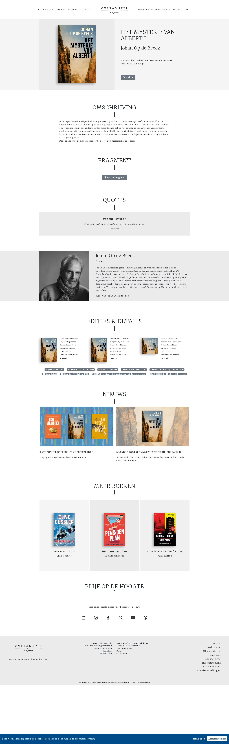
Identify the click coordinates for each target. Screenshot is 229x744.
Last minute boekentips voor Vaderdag (66, 452)
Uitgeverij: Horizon (54, 369)
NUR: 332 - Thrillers (107, 369)
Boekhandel (214, 647)
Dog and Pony (145, 682)
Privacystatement (211, 662)
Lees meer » (79, 457)
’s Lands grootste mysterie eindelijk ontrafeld (148, 452)
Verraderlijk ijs (64, 551)
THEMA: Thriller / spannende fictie (167, 369)
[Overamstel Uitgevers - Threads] (145, 617)
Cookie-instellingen (209, 670)
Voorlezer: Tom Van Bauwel (81, 369)
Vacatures (215, 655)
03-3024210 (121, 653)
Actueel (84, 9)
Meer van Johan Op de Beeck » (112, 296)
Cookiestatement (211, 666)
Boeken (61, 9)
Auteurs (72, 9)
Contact (177, 9)
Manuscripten (213, 659)
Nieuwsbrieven (212, 651)
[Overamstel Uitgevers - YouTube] (133, 617)
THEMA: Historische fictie (133, 369)
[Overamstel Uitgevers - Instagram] (96, 617)
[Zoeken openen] (187, 9)
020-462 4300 (106, 653)
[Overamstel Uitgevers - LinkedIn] (83, 617)
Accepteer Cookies (217, 739)
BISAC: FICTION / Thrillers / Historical (167, 374)
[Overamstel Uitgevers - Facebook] (108, 617)
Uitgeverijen (45, 9)
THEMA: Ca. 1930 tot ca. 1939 (74, 374)
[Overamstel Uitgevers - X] (120, 617)
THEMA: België (50, 374)
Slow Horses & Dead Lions (165, 551)
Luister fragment (116, 177)
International (159, 9)
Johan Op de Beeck (115, 255)
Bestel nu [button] (128, 77)
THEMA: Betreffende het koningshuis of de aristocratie (118, 374)
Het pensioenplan (114, 551)
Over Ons (143, 9)
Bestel (63, 358)
